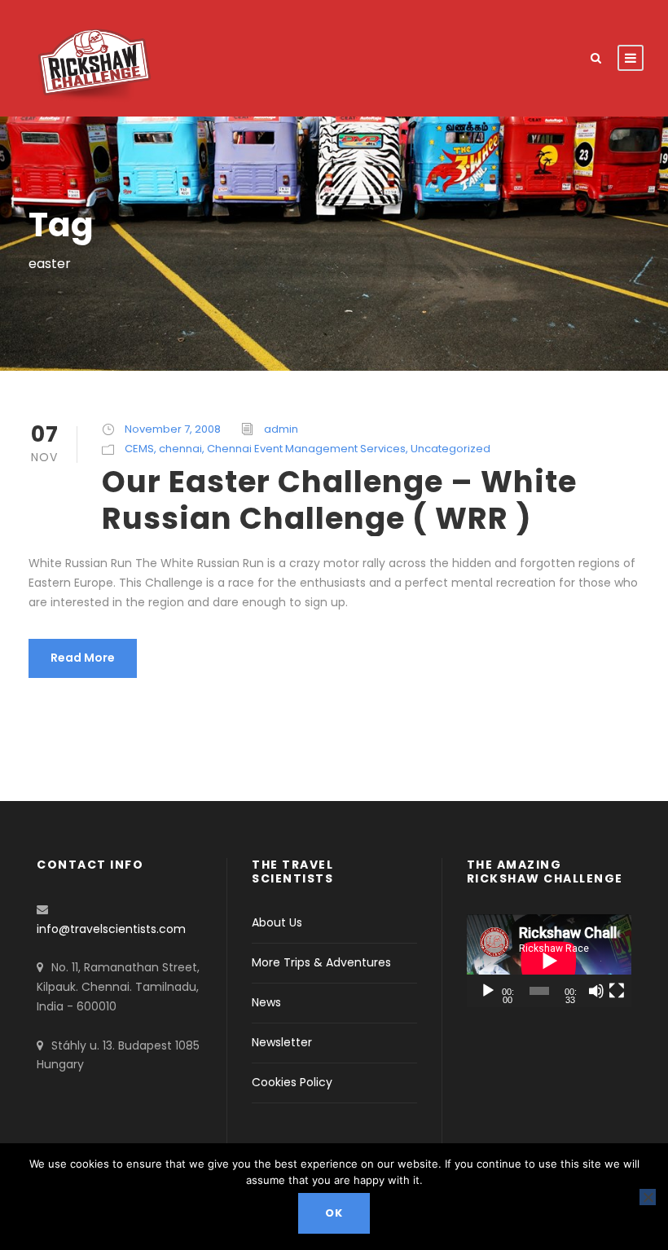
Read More (83, 657)
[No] (647, 1197)
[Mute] (596, 991)
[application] (549, 960)
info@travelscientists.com (111, 929)
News (266, 1002)
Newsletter (282, 1042)
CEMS (139, 448)
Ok (334, 1213)
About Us (277, 922)
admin (281, 429)
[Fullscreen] (617, 991)
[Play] (488, 991)
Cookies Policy (292, 1082)
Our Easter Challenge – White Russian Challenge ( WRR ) (339, 499)
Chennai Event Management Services (306, 448)
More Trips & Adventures (321, 962)
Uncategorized (450, 448)
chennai (180, 448)
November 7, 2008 (173, 429)
